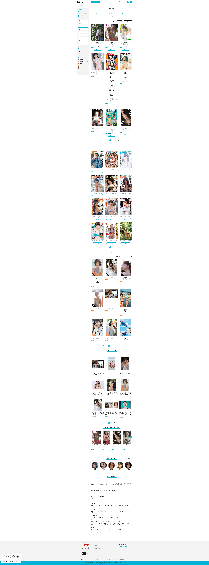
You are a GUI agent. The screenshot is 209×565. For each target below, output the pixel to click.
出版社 (80, 20)
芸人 (109, 524)
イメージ (80, 34)
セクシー (128, 511)
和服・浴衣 (119, 500)
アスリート (115, 524)
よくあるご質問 (116, 559)
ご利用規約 (81, 559)
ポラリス (98, 496)
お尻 (107, 505)
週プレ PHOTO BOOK (95, 489)
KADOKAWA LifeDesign (110, 483)
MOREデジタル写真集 (118, 489)
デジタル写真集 (97, 13)
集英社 (122, 483)
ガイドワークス (98, 483)
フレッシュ (100, 506)
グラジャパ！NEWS (83, 16)
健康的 (94, 506)
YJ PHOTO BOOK (103, 489)
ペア (93, 517)
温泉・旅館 (117, 517)
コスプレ (94, 500)
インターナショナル (118, 506)
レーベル (80, 23)
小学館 (129, 483)
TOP (77, 5)
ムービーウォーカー (118, 484)
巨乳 (101, 505)
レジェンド (102, 524)
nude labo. (102, 496)
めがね (112, 500)
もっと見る (129, 458)
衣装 (79, 29)
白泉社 (106, 484)
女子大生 (125, 521)
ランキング (79, 51)
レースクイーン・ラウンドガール (99, 523)
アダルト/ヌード (122, 524)
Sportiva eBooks (112, 490)
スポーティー (108, 506)
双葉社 (113, 484)
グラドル (94, 521)
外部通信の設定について (109, 559)
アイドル (101, 521)
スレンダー (95, 505)
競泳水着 (106, 500)
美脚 (121, 505)
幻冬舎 (119, 483)
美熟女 (107, 511)
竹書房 (97, 484)
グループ (104, 517)
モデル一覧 (85, 70)
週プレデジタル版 (83, 13)
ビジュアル (80, 32)
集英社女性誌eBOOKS (95, 490)
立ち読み (97, 49)
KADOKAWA (103, 483)
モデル (113, 521)
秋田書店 (92, 483)
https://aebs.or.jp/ (89, 553)
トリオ (98, 517)
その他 (80, 43)
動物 (116, 529)
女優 (107, 521)
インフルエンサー (125, 523)
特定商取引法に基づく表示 (100, 559)
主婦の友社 (126, 483)
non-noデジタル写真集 (127, 489)
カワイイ (121, 511)
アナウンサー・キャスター (113, 523)
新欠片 (103, 484)
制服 (100, 500)
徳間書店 (100, 484)
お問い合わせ (122, 559)
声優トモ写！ (93, 496)
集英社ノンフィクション (104, 490)
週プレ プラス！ (82, 15)
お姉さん (100, 511)
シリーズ (80, 26)
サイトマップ (128, 559)
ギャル (125, 506)
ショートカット (114, 505)
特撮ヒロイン (95, 524)
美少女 (94, 511)
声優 (119, 521)
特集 (78, 53)
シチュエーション (82, 37)
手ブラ (94, 529)
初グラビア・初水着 (102, 529)
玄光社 (116, 483)
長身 (127, 505)
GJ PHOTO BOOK (110, 489)
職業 (79, 40)
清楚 (93, 512)
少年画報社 (93, 484)
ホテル (110, 517)
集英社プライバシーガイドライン (89, 559)
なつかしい (113, 511)
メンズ (110, 529)
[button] (131, 437)
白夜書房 (109, 484)
